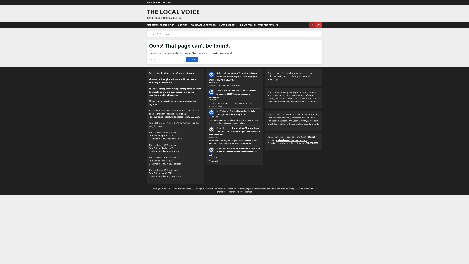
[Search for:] (167, 59)
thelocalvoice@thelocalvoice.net (291, 140)
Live (318, 25)
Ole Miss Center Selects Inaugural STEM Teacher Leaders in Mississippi (232, 94)
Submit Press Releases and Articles (259, 25)
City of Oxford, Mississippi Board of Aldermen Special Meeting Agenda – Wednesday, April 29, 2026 (234, 76)
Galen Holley (222, 73)
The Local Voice (173, 12)
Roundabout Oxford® (203, 25)
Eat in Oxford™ (227, 25)
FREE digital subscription (161, 25)
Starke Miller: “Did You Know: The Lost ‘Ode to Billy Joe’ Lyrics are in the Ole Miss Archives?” (234, 131)
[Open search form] (306, 25)
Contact (182, 25)
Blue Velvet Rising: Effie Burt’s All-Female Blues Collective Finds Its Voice (234, 151)
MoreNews (234, 191)
